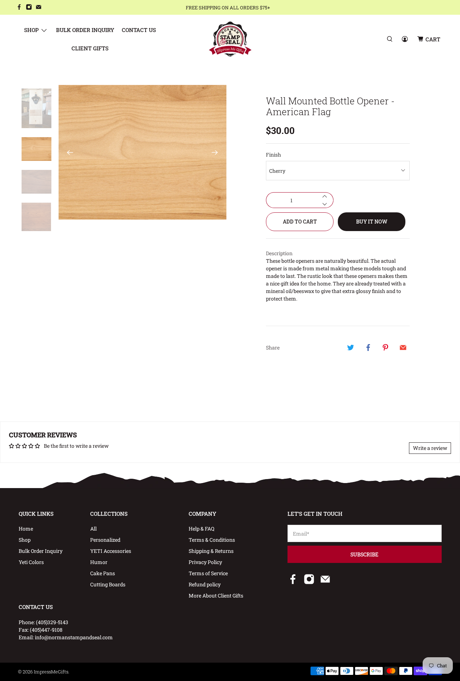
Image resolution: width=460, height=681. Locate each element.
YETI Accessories (110, 550)
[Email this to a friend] (403, 347)
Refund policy (205, 584)
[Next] (215, 152)
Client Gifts (90, 48)
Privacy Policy (205, 562)
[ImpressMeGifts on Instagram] (29, 7)
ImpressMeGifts (51, 671)
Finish (273, 154)
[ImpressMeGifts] (230, 39)
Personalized (105, 539)
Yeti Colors (31, 562)
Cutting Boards (107, 584)
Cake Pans (102, 573)
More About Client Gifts (216, 595)
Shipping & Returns (211, 550)
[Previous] (70, 152)
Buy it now (371, 221)
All (93, 528)
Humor (98, 562)
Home (26, 528)
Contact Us (139, 29)
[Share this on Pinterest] (385, 347)
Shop (31, 29)
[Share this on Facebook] (368, 347)
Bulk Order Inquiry (85, 29)
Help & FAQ (201, 528)
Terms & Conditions (212, 539)
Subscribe (364, 554)
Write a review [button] (430, 448)
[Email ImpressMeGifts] (38, 7)
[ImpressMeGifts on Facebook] (19, 7)
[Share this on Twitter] (351, 347)
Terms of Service (208, 573)
